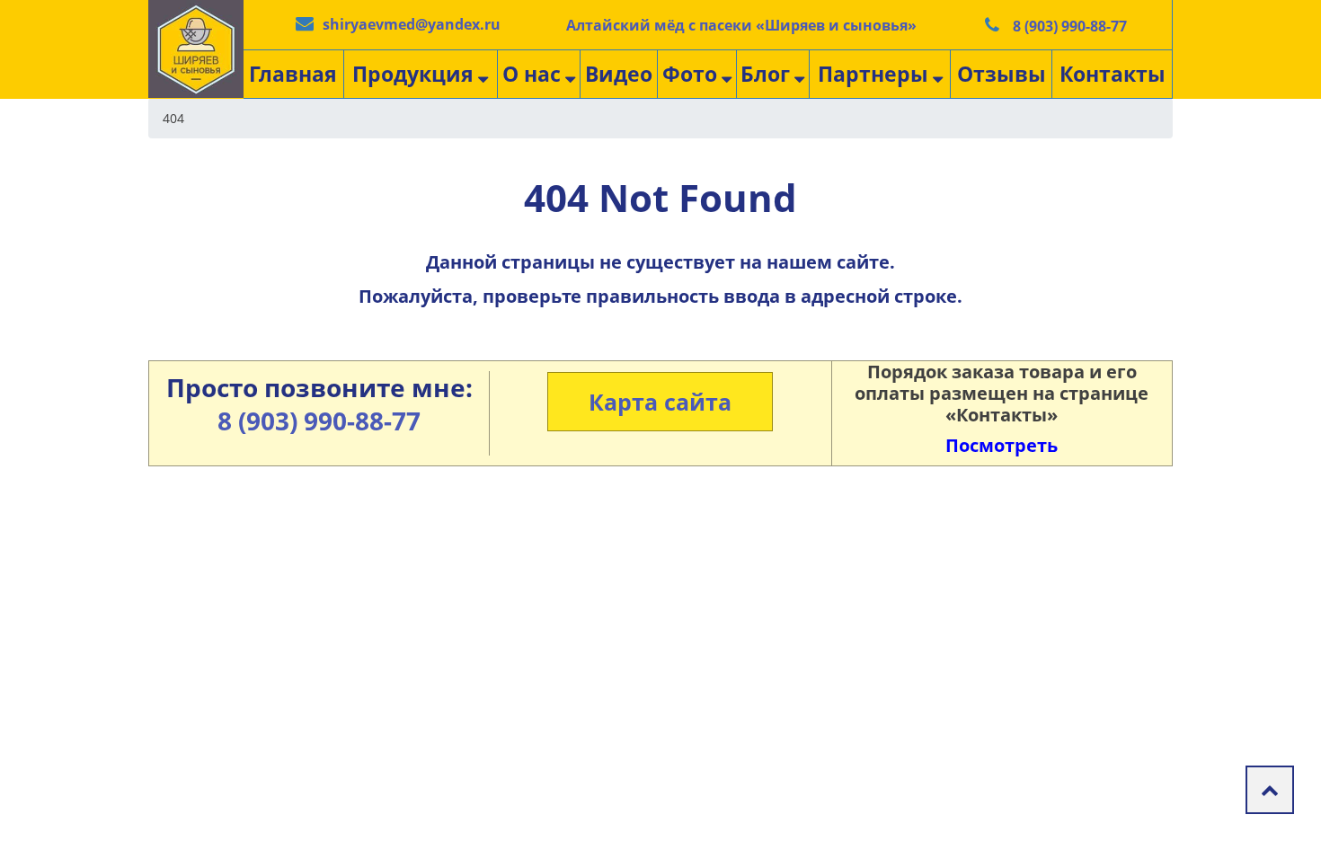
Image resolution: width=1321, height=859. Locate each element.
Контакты (1112, 73)
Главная (293, 73)
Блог (765, 73)
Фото (689, 73)
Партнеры (873, 73)
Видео (618, 73)
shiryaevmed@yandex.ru (412, 24)
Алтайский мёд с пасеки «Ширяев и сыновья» (741, 25)
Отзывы (1001, 73)
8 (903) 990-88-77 (1070, 26)
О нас (531, 73)
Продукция (413, 73)
